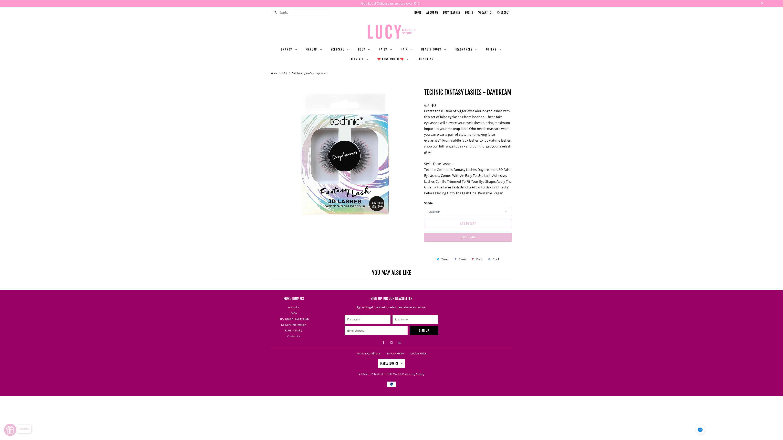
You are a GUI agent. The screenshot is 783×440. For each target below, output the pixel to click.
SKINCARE (338, 49)
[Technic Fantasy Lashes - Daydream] (345, 154)
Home (417, 12)
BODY (362, 49)
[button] (700, 430)
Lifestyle (357, 59)
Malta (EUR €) (389, 363)
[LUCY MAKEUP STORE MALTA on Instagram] (391, 342)
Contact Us (293, 336)
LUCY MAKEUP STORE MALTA (384, 374)
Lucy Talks (425, 59)
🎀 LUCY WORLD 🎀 (391, 59)
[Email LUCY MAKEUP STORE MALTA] (399, 342)
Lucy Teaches (451, 12)
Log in (469, 12)
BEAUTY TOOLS (431, 49)
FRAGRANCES (464, 49)
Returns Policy (293, 330)
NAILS (383, 49)
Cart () (486, 12)
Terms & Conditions (368, 353)
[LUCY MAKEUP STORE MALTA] (391, 32)
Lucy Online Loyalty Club (294, 319)
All (283, 73)
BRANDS (287, 49)
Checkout (503, 12)
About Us (432, 12)
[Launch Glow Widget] (10, 430)
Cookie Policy (418, 353)
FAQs (294, 313)
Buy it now (468, 237)
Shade (428, 203)
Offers (492, 49)
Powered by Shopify (413, 374)
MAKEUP (312, 49)
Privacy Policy (395, 353)
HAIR (405, 49)
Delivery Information (293, 325)
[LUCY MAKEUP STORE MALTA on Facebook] (383, 342)
